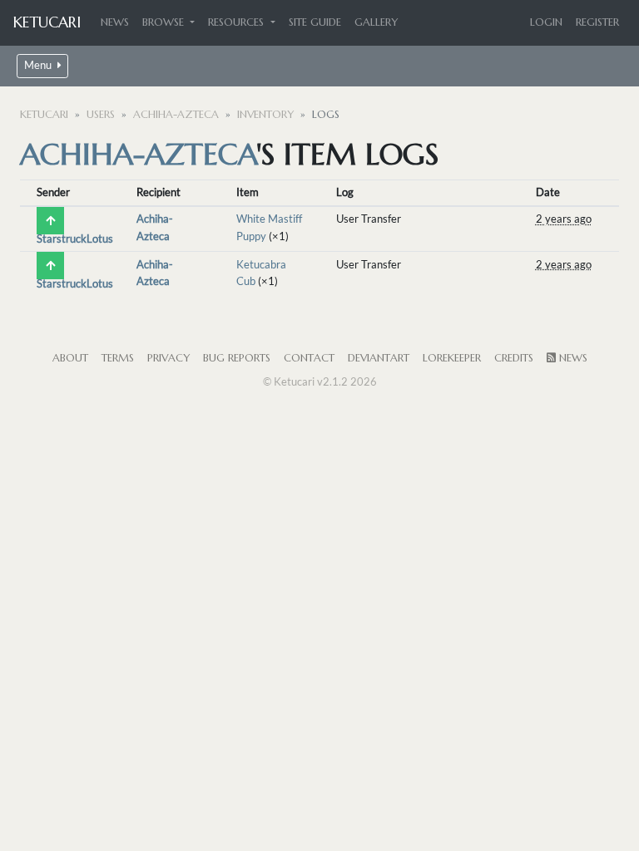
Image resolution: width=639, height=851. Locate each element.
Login (546, 22)
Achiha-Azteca (176, 114)
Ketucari (47, 22)
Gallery (376, 22)
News (115, 22)
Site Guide (315, 22)
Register (597, 22)
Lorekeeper (452, 358)
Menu (39, 65)
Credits (513, 358)
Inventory (265, 114)
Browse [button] (164, 22)
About (70, 358)
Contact (309, 358)
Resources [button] (237, 22)
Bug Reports (236, 358)
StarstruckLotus (75, 238)
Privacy (168, 358)
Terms (118, 358)
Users (101, 114)
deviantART (378, 358)
